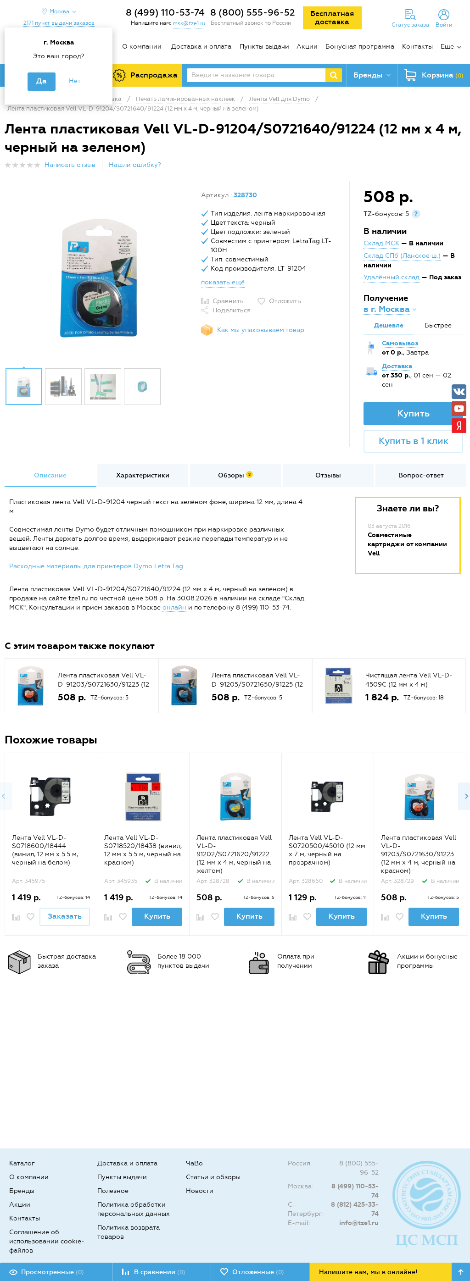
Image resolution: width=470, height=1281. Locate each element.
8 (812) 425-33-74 (355, 1209)
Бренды (21, 1191)
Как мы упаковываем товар (260, 330)
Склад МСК (381, 243)
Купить (413, 413)
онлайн (174, 607)
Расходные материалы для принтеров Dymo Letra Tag (96, 566)
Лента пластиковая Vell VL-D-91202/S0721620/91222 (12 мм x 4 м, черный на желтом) (234, 854)
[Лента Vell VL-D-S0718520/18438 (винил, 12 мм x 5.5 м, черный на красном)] (143, 796)
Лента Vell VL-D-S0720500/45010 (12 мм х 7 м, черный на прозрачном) (327, 850)
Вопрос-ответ (421, 475)
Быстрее (438, 325)
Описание (50, 475)
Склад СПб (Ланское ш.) (402, 256)
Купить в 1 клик (413, 440)
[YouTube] (459, 408)
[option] (99, 276)
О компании (142, 46)
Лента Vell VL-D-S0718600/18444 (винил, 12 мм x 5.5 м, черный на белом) (45, 850)
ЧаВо (194, 1163)
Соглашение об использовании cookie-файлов (46, 1241)
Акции (307, 46)
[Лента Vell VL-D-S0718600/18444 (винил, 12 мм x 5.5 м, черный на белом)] (51, 796)
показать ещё (223, 282)
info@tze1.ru (359, 1223)
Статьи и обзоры (213, 1177)
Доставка (397, 366)
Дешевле (388, 325)
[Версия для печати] (460, 168)
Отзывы (328, 475)
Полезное (113, 1191)
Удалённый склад (392, 277)
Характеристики (142, 475)
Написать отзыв (70, 165)
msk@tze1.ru (189, 23)
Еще (447, 46)
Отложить (285, 301)
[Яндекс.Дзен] (459, 425)
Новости (199, 1191)
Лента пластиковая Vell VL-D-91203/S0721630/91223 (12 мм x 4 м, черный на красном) (418, 854)
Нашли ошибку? (135, 165)
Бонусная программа (359, 46)
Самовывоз (400, 343)
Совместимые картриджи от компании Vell (407, 544)
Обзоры (234, 475)
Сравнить (228, 301)
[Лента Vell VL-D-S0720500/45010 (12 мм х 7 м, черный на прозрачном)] (328, 796)
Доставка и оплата (201, 46)
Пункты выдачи (264, 46)
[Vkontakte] (459, 391)
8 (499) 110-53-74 (165, 12)
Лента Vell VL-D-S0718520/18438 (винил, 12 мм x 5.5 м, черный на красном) (143, 850)
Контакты (417, 46)
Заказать (65, 916)
